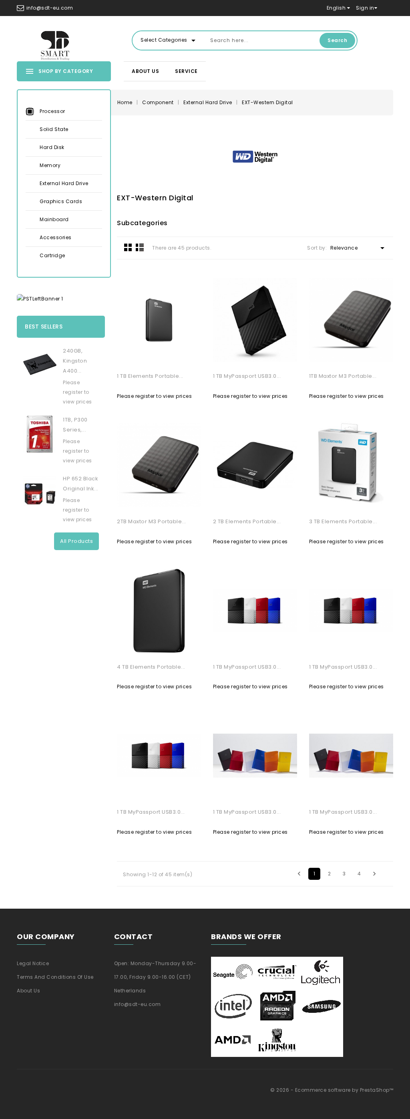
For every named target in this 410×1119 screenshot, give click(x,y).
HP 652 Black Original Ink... (80, 483)
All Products (76, 541)
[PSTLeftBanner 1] (61, 299)
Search (337, 40)
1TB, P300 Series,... (75, 424)
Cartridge (52, 255)
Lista (140, 247)
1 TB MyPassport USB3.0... (247, 376)
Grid (128, 247)
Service (186, 71)
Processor (52, 111)
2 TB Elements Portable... (247, 521)
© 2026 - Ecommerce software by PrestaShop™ (331, 1090)
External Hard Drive (64, 183)
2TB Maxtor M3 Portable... (151, 521)
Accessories (56, 237)
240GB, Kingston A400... (75, 361)
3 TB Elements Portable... (343, 521)
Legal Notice (33, 963)
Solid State (54, 129)
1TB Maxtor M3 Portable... (343, 376)
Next (374, 874)
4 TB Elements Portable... (151, 667)
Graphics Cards (61, 201)
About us (145, 71)
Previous (299, 874)
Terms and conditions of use (55, 977)
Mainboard (54, 219)
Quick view (188, 356)
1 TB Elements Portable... (150, 376)
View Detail (130, 356)
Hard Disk (52, 147)
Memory (50, 165)
